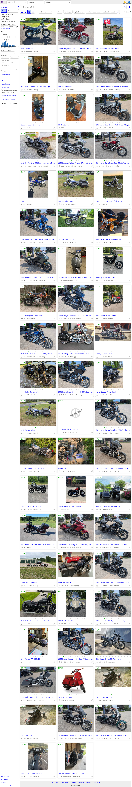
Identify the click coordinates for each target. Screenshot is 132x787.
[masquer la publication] (54, 51)
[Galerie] (29, 12)
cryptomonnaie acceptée (10, 90)
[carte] (33, 12)
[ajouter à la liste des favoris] (22, 51)
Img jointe (5, 17)
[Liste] (22, 12)
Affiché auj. (6, 19)
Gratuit (5, 34)
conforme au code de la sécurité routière (9, 71)
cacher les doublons (8, 21)
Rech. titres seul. (7, 14)
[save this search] (129, 7)
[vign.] (25, 12)
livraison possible (8, 92)
